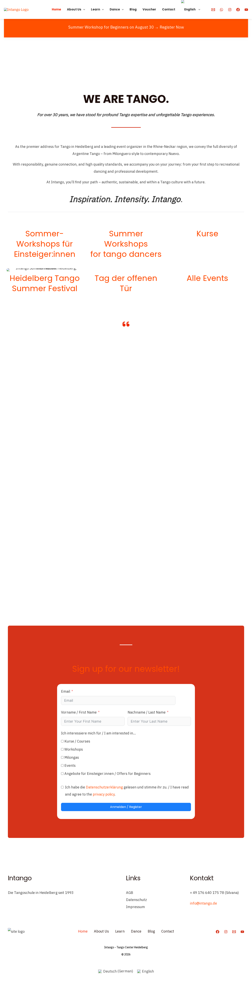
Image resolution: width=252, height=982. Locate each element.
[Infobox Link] (44, 241)
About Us (74, 9)
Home (56, 9)
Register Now (172, 27)
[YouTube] (246, 9)
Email (65, 691)
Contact (168, 9)
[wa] (221, 9)
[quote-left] (126, 324)
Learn (95, 9)
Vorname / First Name (79, 712)
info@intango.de (203, 903)
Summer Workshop (85, 27)
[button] (83, 9)
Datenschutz (136, 899)
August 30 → (147, 27)
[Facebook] (238, 9)
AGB (129, 892)
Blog (133, 9)
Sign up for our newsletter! (126, 669)
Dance (115, 9)
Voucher (149, 9)
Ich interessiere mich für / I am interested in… (98, 733)
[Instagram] (230, 9)
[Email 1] (213, 9)
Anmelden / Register (126, 807)
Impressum (135, 907)
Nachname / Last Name (147, 712)
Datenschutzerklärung (104, 787)
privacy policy (104, 794)
